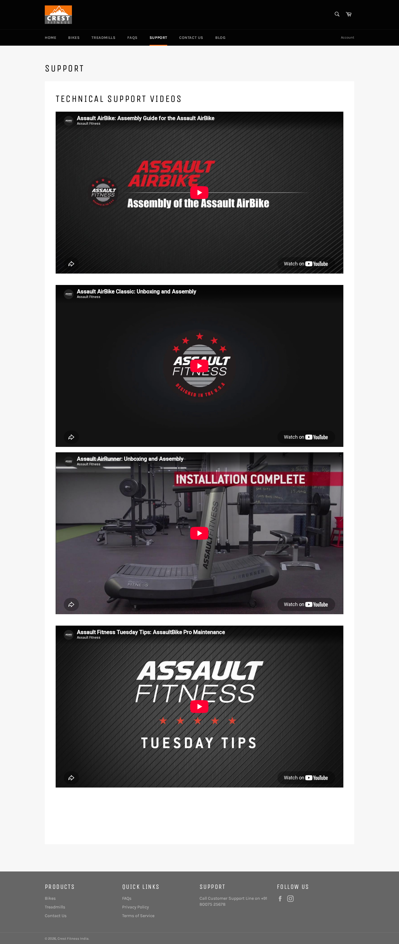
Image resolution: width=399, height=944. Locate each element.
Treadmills (103, 37)
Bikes (74, 37)
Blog (220, 37)
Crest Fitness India (73, 938)
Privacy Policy (135, 906)
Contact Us (191, 37)
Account (347, 37)
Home (50, 37)
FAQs (132, 37)
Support (158, 37)
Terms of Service (138, 915)
